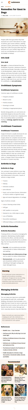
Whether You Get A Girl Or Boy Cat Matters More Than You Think (20, 380)
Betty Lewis (5, 15)
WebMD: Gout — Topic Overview (11, 330)
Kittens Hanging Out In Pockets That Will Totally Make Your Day (20, 400)
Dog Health (8, 6)
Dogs (2, 6)
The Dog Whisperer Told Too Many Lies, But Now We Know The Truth (6, 380)
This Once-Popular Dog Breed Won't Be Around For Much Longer (6, 400)
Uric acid (3, 65)
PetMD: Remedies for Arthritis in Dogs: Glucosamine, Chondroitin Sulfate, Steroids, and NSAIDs (14, 354)
